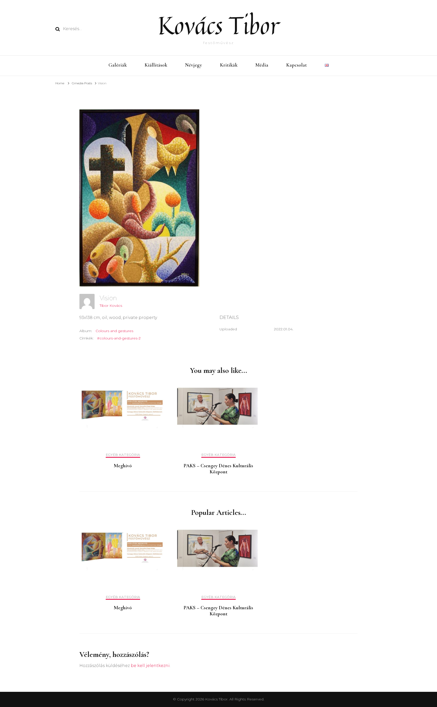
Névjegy (193, 65)
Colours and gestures (114, 331)
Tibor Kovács (111, 305)
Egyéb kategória (123, 455)
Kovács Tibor (218, 25)
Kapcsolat (296, 65)
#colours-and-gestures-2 (119, 338)
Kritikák (228, 65)
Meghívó (123, 466)
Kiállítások (156, 65)
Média (261, 65)
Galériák (117, 65)
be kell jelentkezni (150, 665)
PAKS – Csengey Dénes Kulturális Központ (218, 469)
